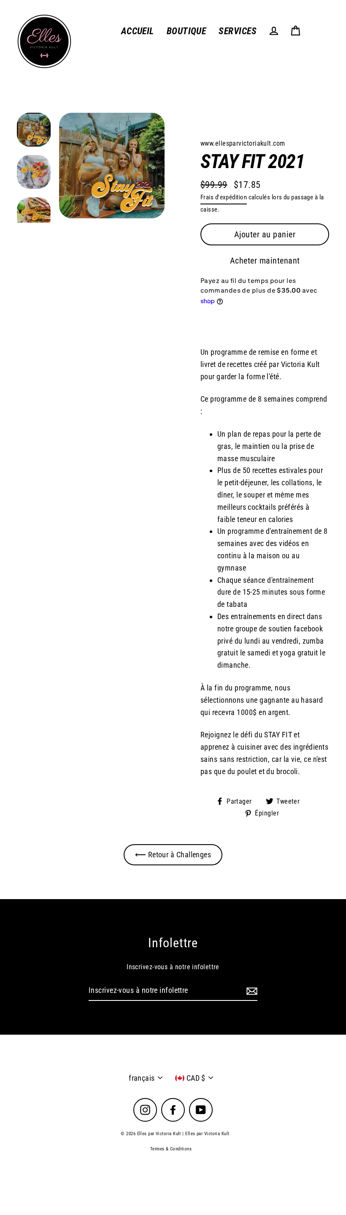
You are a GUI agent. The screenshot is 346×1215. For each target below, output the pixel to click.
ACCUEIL (137, 31)
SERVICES (238, 31)
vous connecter (278, 233)
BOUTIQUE (186, 31)
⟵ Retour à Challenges (173, 854)
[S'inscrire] (250, 991)
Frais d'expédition (223, 197)
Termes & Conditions (171, 1149)
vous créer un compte (255, 246)
